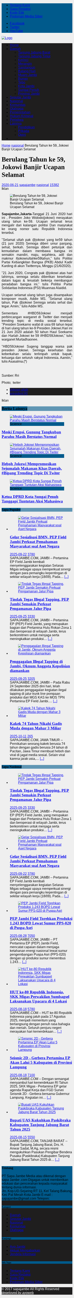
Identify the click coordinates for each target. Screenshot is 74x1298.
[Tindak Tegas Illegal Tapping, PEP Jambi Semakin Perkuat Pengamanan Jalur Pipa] (41, 591)
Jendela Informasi (23, 1254)
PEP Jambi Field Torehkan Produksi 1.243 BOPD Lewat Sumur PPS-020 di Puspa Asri (41, 923)
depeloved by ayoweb (18, 1292)
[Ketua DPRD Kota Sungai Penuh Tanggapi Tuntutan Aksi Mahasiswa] (37, 485)
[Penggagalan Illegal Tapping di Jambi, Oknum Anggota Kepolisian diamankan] (41, 653)
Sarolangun (26, 67)
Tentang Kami (20, 5)
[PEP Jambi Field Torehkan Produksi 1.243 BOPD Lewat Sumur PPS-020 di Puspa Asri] (41, 910)
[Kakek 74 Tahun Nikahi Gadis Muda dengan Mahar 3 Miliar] (41, 715)
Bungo (23, 78)
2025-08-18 (18, 1009)
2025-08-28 (18, 936)
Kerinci (23, 60)
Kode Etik (17, 12)
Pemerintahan (20, 112)
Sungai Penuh (28, 90)
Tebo (21, 82)
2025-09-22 (18, 554)
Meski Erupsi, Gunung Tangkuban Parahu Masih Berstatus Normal (31, 434)
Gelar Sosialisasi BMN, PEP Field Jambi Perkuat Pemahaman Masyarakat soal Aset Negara (38, 541)
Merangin (25, 63)
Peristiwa (16, 119)
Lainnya (16, 123)
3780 (31, 554)
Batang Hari (27, 71)
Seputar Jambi (20, 97)
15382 (54, 185)
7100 (31, 1075)
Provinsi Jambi (29, 93)
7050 (31, 936)
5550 (31, 1137)
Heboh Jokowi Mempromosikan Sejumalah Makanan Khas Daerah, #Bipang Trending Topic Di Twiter (32, 468)
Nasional (16, 101)
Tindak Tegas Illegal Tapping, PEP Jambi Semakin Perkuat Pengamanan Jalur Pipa (39, 604)
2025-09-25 (18, 616)
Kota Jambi (26, 86)
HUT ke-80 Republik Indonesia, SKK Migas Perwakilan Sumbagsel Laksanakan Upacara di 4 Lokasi (39, 996)
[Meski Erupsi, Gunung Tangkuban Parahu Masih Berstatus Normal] (37, 420)
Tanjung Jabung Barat (34, 52)
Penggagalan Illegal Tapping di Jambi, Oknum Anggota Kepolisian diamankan (40, 666)
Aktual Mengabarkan (25, 1250)
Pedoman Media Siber (26, 16)
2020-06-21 (10, 185)
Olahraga (16, 108)
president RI (19, 393)
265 (30, 736)
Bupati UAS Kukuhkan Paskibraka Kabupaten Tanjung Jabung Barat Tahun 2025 (40, 1124)
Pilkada (23, 131)
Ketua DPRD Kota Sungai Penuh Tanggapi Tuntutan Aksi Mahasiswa (32, 498)
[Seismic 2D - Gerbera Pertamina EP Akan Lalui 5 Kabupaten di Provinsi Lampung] (41, 1050)
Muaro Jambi (27, 75)
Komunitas (17, 105)
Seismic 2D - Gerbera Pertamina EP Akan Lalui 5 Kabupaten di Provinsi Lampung (41, 1062)
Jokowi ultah (19, 389)
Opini (22, 134)
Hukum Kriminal (21, 116)
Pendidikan (26, 127)
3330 (31, 616)
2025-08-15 (18, 1137)
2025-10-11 (18, 736)
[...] (66, 577)
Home (14, 45)
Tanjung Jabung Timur (34, 56)
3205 (31, 678)
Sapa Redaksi (20, 9)
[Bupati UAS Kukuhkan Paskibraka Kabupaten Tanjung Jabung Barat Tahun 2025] (41, 1112)
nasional (42, 185)
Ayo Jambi (17, 1246)
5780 (31, 1009)
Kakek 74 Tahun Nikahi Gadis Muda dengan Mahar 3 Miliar (36, 725)
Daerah (15, 48)
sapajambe (27, 185)
